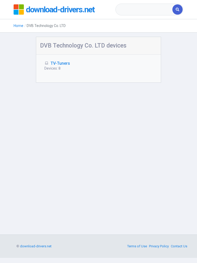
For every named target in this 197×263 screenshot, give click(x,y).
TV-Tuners (60, 63)
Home (18, 26)
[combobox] (144, 9)
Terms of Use (137, 246)
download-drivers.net (60, 9)
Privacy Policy (159, 246)
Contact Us (179, 246)
